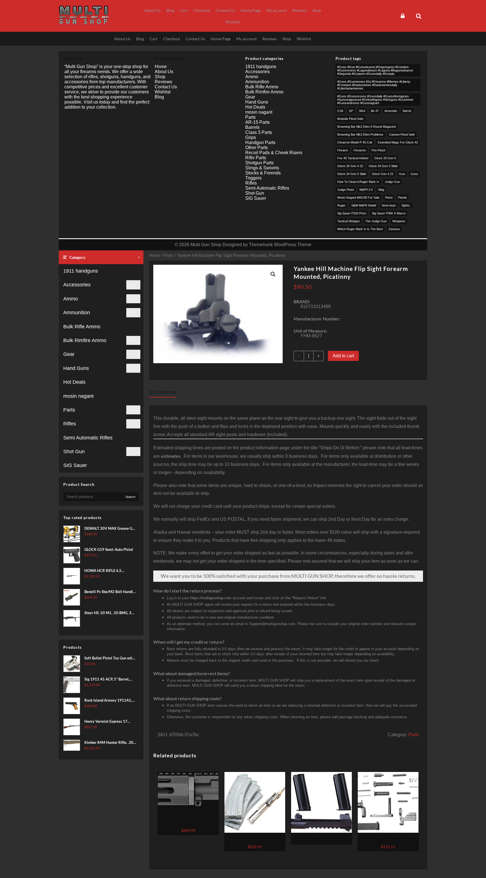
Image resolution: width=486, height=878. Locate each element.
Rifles (69, 423)
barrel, (407, 111)
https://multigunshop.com (210, 598)
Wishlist (162, 91)
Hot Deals (74, 382)
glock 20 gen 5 (385, 158)
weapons (398, 221)
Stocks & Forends (263, 172)
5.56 (340, 111)
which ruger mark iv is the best (360, 229)
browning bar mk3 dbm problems (360, 134)
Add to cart (343, 355)
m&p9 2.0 (366, 189)
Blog (159, 97)
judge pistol (345, 189)
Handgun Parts (260, 142)
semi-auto (389, 205)
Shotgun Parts (259, 162)
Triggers (253, 178)
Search (130, 496)
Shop (160, 76)
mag (381, 189)
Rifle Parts (255, 157)
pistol (388, 197)
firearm (342, 150)
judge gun (392, 181)
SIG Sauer (75, 465)
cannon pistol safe (402, 134)
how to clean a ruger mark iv (358, 181)
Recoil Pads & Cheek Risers (273, 152)
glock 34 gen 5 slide (351, 174)
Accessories (77, 285)
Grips (250, 137)
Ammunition (76, 312)
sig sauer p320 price (351, 213)
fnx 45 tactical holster (353, 158)
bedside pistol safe (350, 118)
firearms (360, 150)
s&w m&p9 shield (363, 205)
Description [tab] (162, 392)
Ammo (70, 299)
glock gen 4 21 (382, 174)
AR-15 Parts (257, 122)
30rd (362, 111)
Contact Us (166, 86)
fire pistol (378, 150)
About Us (164, 71)
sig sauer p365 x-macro (389, 213)
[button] (273, 274)
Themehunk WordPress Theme (280, 244)
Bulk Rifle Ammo (81, 326)
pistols (402, 197)
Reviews (163, 81)
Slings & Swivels (262, 167)
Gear (69, 354)
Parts (69, 410)
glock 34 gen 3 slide (383, 166)
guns (414, 174)
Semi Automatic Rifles (87, 438)
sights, (406, 205)
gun (402, 174)
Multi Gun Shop (205, 244)
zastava (394, 229)
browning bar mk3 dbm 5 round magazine (366, 126)
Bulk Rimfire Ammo (84, 340)
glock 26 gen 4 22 (350, 166)
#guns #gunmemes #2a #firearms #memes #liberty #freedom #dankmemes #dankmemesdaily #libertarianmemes (373, 85)
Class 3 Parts (258, 132)
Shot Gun (74, 451)
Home (154, 255)
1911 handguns (80, 271)
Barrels (252, 127)
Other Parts (256, 147)
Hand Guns (76, 368)
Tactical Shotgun (348, 221)
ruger (341, 205)
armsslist (390, 111)
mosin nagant (78, 396)
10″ (351, 111)
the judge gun (376, 221)
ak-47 (375, 111)
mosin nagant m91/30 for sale (358, 197)
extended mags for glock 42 (398, 142)
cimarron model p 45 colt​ (354, 142)
